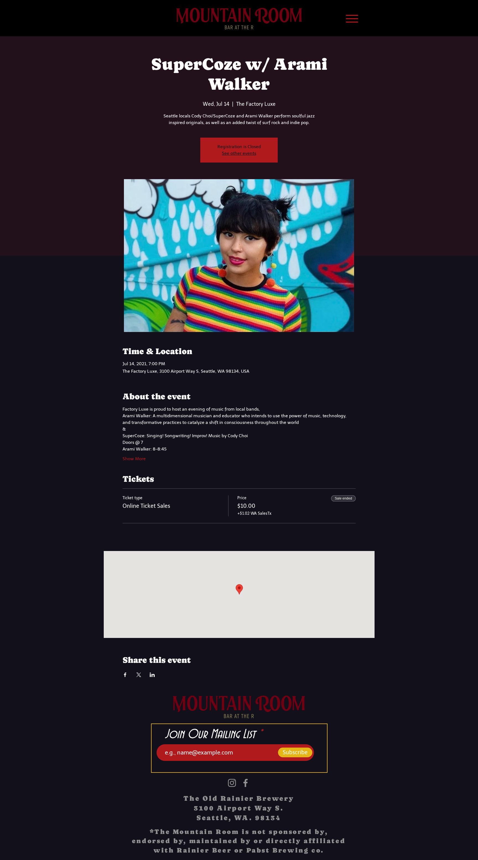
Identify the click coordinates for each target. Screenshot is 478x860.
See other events (239, 153)
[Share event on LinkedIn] (152, 675)
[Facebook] (245, 782)
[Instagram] (232, 782)
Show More (134, 458)
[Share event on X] (138, 675)
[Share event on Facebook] (125, 675)
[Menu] (352, 18)
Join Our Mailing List (210, 734)
